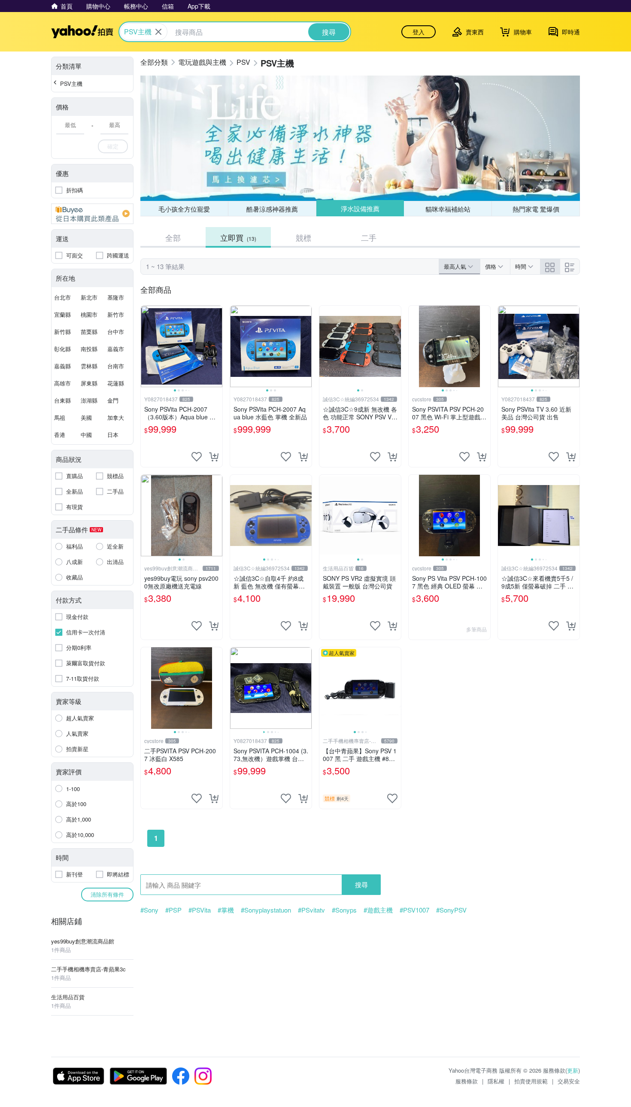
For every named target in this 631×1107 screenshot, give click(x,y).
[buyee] (92, 213)
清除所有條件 (107, 894)
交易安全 (569, 1081)
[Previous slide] (146, 346)
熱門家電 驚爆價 (536, 208)
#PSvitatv (311, 910)
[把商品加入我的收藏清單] (196, 457)
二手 (368, 237)
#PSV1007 (414, 910)
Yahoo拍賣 (82, 31)
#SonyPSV (451, 910)
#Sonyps (344, 910)
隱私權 (496, 1081)
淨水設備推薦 (360, 208)
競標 (303, 237)
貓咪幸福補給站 (447, 208)
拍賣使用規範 (531, 1081)
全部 (173, 237)
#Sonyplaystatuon (266, 910)
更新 (572, 1070)
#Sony (149, 910)
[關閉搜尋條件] (158, 32)
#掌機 (226, 910)
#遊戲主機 (378, 910)
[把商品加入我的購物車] (214, 457)
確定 (112, 146)
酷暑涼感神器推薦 (272, 208)
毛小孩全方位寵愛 (184, 208)
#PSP (173, 910)
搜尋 (361, 884)
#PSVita (199, 910)
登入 (419, 31)
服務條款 (466, 1081)
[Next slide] (216, 346)
